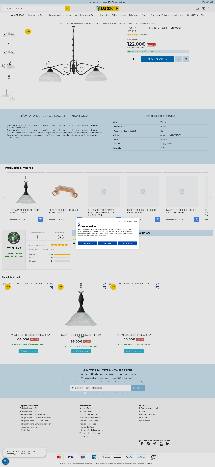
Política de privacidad (128, 221)
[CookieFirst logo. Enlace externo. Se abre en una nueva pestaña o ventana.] (79, 223)
